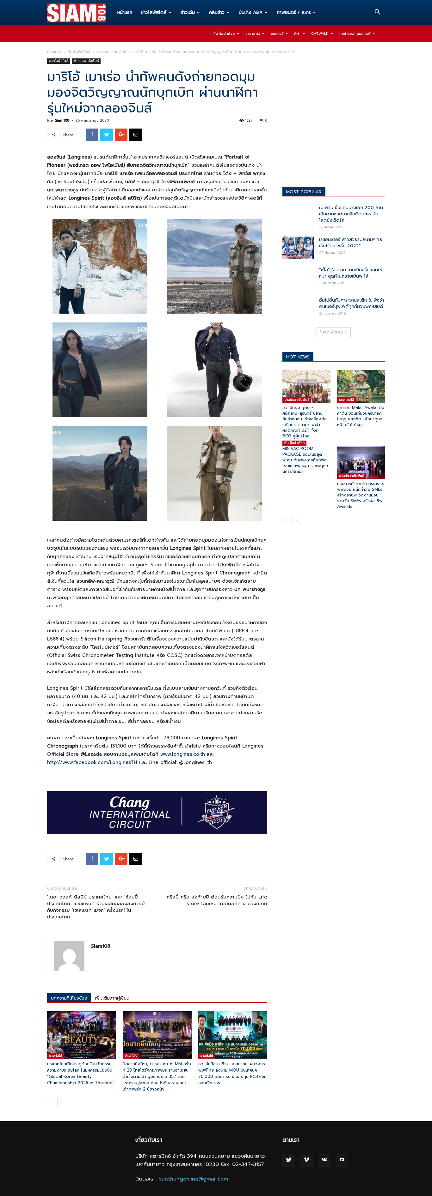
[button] (377, 13)
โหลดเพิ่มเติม (331, 332)
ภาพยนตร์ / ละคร (294, 12)
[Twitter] (288, 1160)
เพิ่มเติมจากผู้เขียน (112, 998)
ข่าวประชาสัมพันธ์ (111, 52)
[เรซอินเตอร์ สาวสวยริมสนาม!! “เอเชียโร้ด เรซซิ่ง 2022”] (298, 248)
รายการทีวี (346, 399)
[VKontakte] (324, 1160)
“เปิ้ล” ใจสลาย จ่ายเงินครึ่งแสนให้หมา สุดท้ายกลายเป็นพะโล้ (350, 273)
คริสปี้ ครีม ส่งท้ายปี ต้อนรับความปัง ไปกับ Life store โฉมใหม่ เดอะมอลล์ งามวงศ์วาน (217, 900)
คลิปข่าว (217, 12)
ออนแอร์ (277, 33)
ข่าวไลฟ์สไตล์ (153, 12)
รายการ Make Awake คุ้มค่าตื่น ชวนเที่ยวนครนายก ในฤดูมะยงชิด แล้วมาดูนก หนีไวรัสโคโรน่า (360, 416)
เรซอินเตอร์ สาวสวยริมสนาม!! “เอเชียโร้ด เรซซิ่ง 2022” (350, 242)
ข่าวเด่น (188, 12)
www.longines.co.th (182, 754)
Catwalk (320, 33)
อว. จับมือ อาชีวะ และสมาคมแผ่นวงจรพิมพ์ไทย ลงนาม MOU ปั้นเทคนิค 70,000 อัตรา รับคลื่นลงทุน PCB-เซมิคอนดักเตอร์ (232, 1073)
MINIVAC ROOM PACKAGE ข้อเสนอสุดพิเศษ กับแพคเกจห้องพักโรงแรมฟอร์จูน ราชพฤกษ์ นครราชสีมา (305, 460)
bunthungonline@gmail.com (193, 1179)
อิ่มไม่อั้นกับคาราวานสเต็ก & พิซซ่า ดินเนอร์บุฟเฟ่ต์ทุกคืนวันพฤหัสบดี (351, 303)
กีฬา (297, 33)
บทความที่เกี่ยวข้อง (69, 998)
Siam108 (62, 120)
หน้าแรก (124, 12)
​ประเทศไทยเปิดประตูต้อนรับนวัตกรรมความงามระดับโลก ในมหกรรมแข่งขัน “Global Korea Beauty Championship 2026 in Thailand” (80, 1073)
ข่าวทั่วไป (55, 1055)
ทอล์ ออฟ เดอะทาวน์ (354, 33)
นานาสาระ (252, 33)
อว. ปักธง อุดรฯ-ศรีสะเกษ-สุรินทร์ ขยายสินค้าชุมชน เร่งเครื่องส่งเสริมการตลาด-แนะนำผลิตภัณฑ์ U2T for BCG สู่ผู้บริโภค (304, 422)
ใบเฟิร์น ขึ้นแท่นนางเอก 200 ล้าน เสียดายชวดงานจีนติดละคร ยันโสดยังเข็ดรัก (351, 214)
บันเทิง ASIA (250, 12)
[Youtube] (342, 1160)
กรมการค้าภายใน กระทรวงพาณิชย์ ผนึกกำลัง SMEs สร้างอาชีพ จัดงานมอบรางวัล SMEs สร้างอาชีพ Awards (361, 495)
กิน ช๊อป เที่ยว (224, 33)
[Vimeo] (306, 1160)
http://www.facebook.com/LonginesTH (92, 762)
